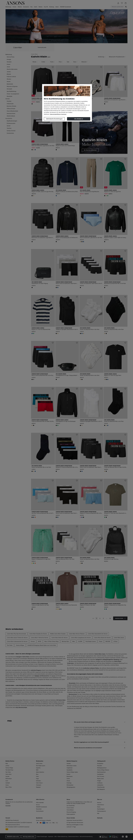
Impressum (63, 114)
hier (57, 112)
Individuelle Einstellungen (54, 118)
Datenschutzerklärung (55, 114)
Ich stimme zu (78, 118)
